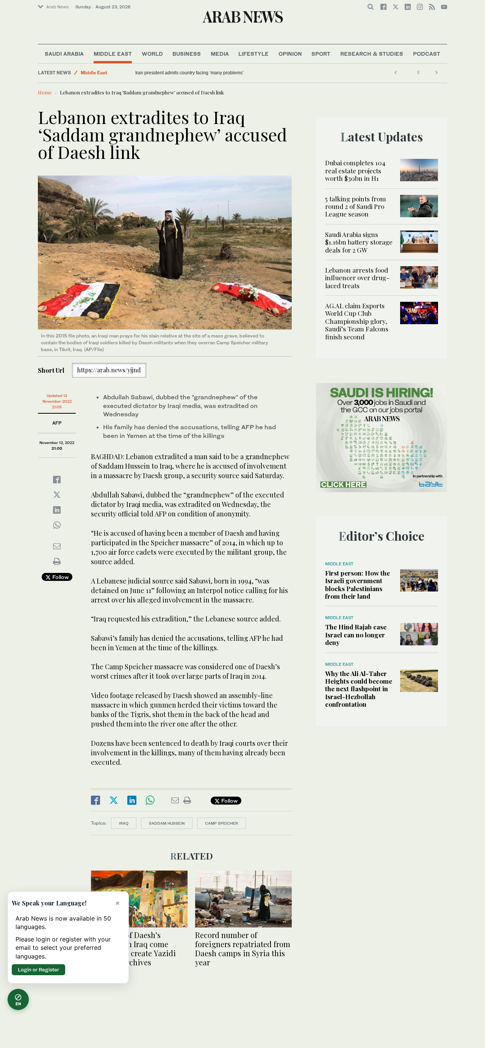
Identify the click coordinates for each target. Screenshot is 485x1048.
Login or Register (38, 969)
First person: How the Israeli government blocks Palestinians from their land (357, 584)
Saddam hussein (167, 823)
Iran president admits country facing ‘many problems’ (189, 72)
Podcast (426, 53)
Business (186, 53)
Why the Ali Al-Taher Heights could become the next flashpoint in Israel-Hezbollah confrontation (358, 689)
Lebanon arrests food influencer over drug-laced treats (357, 278)
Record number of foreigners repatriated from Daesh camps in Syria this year (242, 948)
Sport (320, 53)
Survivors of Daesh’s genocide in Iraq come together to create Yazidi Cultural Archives (133, 948)
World (152, 53)
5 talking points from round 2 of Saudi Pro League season (355, 206)
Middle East (113, 53)
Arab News (57, 6)
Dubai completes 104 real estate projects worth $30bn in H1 (355, 170)
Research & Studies (371, 53)
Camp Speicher (221, 823)
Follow (60, 577)
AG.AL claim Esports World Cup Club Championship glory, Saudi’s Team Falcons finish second (356, 321)
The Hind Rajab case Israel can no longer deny (355, 634)
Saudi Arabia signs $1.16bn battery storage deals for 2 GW (359, 242)
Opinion (290, 53)
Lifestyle (253, 53)
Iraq (123, 823)
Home (45, 92)
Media (220, 53)
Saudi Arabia (64, 53)
